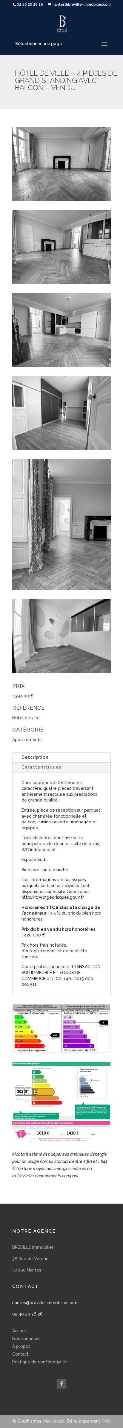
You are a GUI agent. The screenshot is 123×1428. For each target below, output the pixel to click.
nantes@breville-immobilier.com (44, 1302)
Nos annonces (26, 1338)
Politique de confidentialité (39, 1361)
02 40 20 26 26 (27, 1314)
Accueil (19, 1330)
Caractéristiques (41, 767)
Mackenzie (54, 1421)
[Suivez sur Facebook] (61, 1384)
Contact (20, 1354)
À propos (21, 1346)
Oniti (106, 1421)
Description (34, 757)
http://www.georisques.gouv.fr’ (53, 897)
